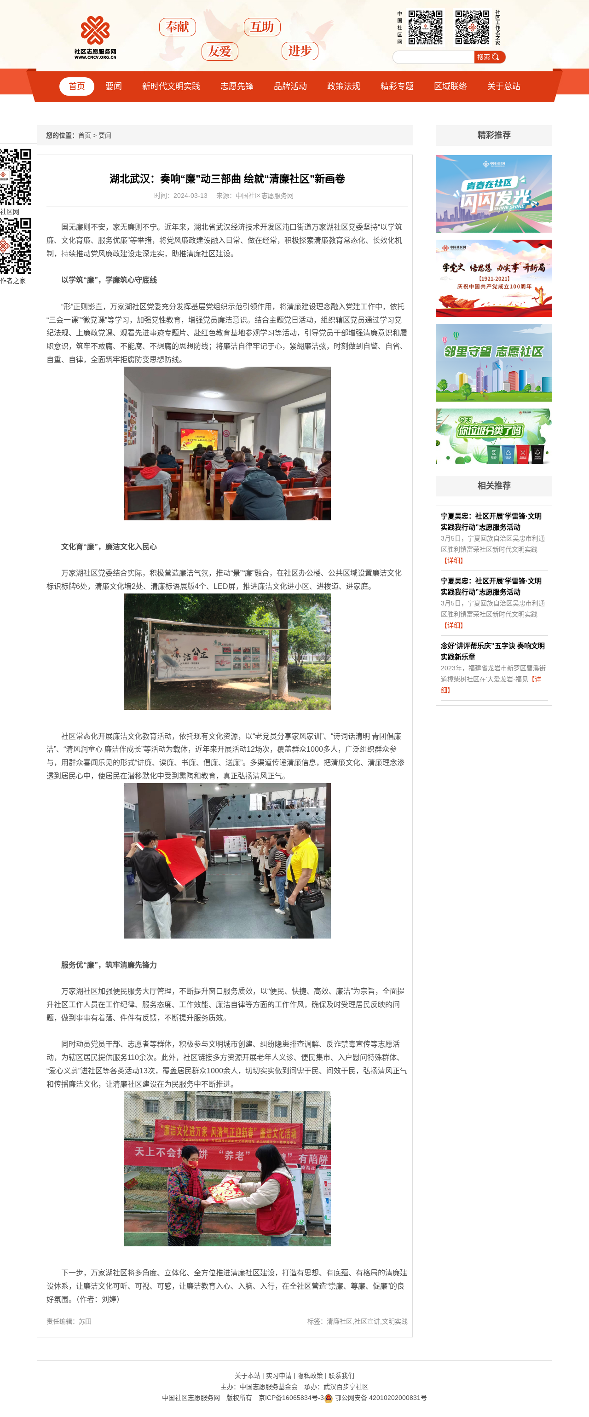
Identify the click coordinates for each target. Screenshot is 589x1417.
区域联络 (450, 86)
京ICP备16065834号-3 (291, 1397)
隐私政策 (310, 1375)
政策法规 (343, 86)
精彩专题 (397, 86)
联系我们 (341, 1375)
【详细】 (454, 560)
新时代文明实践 (171, 86)
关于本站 (247, 1375)
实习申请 (279, 1375)
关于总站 (503, 86)
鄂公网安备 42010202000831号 (380, 1397)
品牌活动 (290, 86)
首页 (77, 86)
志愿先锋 (237, 86)
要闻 (113, 86)
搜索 (483, 57)
